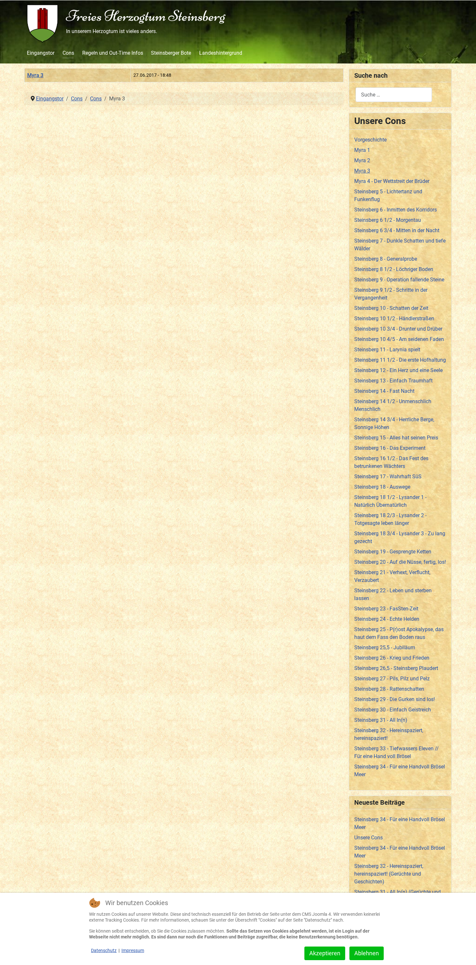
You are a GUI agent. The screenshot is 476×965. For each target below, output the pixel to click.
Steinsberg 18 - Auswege (382, 487)
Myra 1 (362, 150)
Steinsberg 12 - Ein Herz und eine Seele (398, 370)
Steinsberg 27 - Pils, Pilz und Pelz (392, 679)
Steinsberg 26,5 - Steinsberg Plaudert (396, 668)
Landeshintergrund (220, 53)
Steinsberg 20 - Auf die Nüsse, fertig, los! (400, 562)
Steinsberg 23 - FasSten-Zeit (386, 609)
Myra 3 (35, 75)
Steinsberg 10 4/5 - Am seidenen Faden (399, 339)
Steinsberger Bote (171, 53)
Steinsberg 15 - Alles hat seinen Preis (396, 438)
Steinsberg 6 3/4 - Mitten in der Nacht (396, 230)
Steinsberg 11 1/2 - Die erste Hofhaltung (400, 360)
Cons (68, 53)
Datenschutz (104, 950)
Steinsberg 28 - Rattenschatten (389, 689)
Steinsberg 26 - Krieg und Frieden (391, 658)
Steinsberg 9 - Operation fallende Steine (399, 280)
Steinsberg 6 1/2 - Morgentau (387, 220)
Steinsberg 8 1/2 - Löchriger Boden (393, 269)
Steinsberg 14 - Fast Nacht (384, 391)
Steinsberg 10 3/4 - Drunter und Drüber (398, 329)
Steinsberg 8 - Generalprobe (385, 259)
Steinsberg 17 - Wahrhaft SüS (388, 476)
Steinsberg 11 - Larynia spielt (387, 349)
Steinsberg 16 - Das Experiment (389, 448)
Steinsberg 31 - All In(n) (380, 720)
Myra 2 (362, 160)
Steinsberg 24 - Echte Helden (386, 619)
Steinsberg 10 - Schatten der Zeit (391, 308)
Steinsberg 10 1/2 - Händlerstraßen (394, 318)
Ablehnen (366, 953)
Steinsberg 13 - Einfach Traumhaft (393, 381)
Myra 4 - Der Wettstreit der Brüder (391, 181)
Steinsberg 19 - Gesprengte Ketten (392, 552)
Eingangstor (40, 53)
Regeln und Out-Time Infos (112, 53)
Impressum (132, 950)
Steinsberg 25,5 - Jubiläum (384, 647)
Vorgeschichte (370, 140)
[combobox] (394, 94)
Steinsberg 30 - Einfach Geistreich (392, 710)
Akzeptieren (324, 953)
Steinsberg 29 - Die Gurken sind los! (394, 699)
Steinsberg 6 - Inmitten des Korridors (395, 210)
